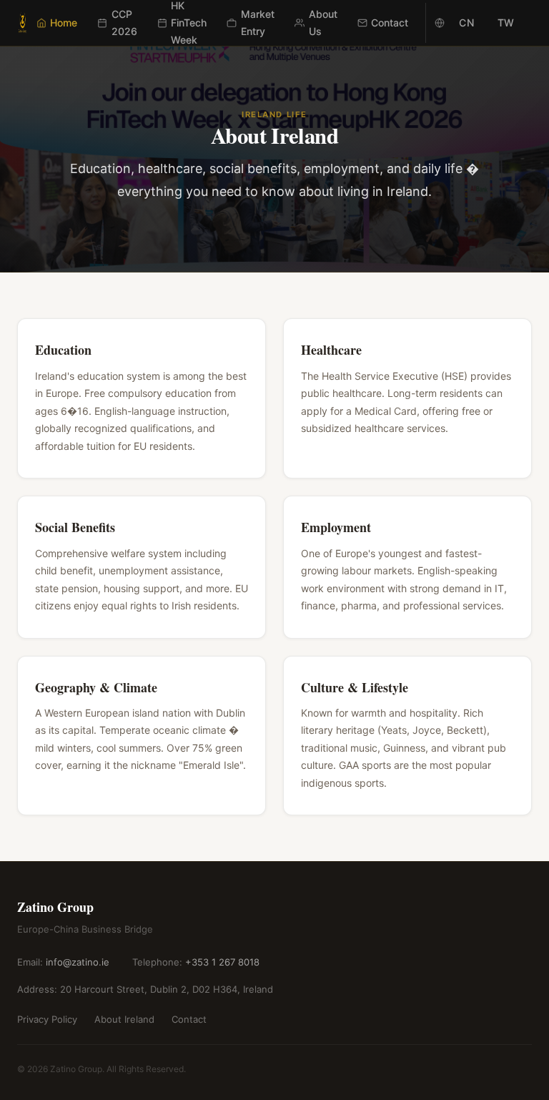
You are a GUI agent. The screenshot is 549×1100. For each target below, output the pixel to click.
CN (466, 22)
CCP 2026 (124, 22)
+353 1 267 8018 (222, 962)
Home (63, 22)
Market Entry (257, 22)
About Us (323, 22)
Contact (389, 22)
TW (506, 22)
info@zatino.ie (77, 962)
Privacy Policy (47, 1019)
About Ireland (124, 1019)
